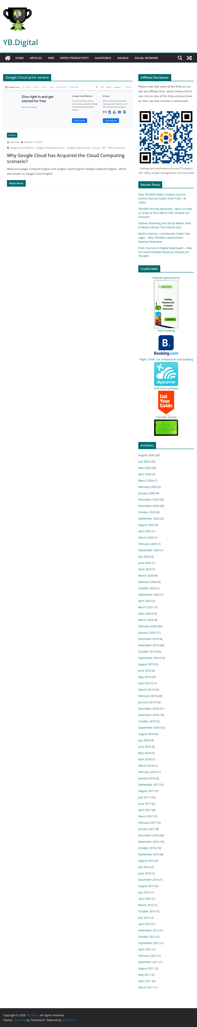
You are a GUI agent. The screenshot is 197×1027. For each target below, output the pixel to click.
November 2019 (148, 645)
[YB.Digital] (7, 58)
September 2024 (148, 550)
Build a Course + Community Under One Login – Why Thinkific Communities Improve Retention (164, 237)
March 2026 (146, 480)
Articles (36, 58)
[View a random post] (189, 58)
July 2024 (144, 556)
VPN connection (116, 147)
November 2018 (148, 715)
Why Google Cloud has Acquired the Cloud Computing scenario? (65, 158)
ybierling (14, 142)
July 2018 (144, 740)
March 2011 (146, 987)
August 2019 (146, 664)
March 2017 (146, 816)
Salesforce (103, 58)
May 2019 (144, 677)
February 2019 (147, 696)
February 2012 (147, 955)
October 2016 (147, 848)
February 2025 (147, 544)
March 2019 (146, 689)
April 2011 (144, 981)
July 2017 (144, 797)
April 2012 (144, 949)
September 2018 (148, 727)
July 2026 (144, 461)
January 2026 (146, 493)
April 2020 (144, 613)
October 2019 (147, 651)
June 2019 (144, 670)
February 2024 (147, 582)
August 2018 (146, 734)
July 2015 (144, 892)
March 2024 (146, 575)
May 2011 (144, 975)
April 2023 (144, 601)
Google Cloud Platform (22, 147)
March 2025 (146, 537)
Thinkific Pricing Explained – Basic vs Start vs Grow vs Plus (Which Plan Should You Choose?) (165, 213)
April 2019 (144, 683)
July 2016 (144, 867)
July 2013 (144, 917)
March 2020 (146, 620)
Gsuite (96, 147)
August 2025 (146, 525)
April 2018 (144, 759)
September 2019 (148, 658)
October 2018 (147, 721)
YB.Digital (20, 42)
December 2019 (148, 639)
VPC (104, 147)
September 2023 (148, 594)
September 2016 (148, 854)
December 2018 (148, 708)
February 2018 (147, 772)
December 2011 (148, 962)
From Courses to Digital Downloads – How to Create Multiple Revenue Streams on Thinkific (165, 252)
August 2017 (146, 791)
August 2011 (146, 968)
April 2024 (144, 569)
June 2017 (144, 803)
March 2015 (146, 905)
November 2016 (148, 841)
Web (51, 58)
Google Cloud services (79, 147)
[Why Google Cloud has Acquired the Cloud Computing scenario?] (68, 106)
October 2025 (147, 512)
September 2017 (148, 784)
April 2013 (144, 924)
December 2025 (148, 499)
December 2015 (148, 879)
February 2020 (147, 626)
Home (19, 58)
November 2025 (148, 506)
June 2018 (144, 746)
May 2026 (144, 468)
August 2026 (146, 455)
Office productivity (74, 58)
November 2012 (148, 930)
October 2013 (147, 911)
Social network (146, 58)
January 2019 (146, 702)
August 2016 (146, 860)
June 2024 (144, 563)
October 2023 (147, 588)
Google (123, 58)
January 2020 (146, 632)
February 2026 (147, 487)
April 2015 (144, 898)
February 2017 (147, 822)
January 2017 (146, 829)
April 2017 (144, 810)
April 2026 (144, 474)
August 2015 (146, 886)
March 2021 (146, 607)
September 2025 (148, 518)
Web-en (12, 135)
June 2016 (144, 873)
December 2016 (148, 835)
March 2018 (146, 765)
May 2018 (144, 753)
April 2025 (144, 531)
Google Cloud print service (50, 147)
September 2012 (148, 943)
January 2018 (146, 778)
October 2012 (147, 936)
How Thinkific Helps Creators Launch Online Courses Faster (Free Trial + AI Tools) (162, 198)
